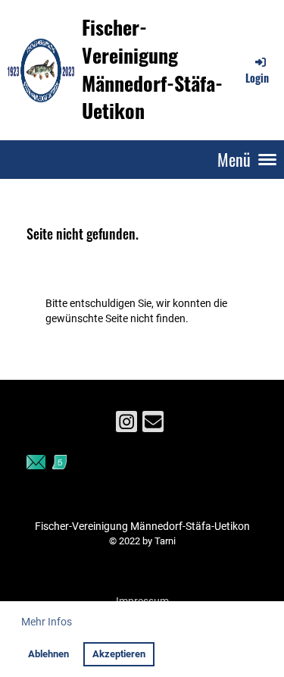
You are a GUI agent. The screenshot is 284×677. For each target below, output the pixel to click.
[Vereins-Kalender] (59, 465)
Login (257, 78)
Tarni (165, 541)
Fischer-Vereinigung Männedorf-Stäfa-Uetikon (152, 69)
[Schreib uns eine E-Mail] (153, 424)
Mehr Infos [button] (46, 622)
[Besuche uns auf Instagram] (126, 424)
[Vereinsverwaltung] (36, 465)
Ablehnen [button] (48, 654)
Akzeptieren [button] (118, 654)
